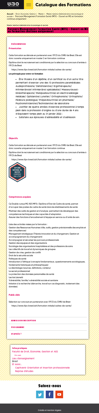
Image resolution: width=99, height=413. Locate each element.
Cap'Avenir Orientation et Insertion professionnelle (42, 367)
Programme (17, 327)
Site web (18, 355)
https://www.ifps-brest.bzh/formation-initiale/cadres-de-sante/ (42, 69)
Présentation (18, 44)
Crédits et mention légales (49, 410)
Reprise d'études (24, 371)
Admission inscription (23, 320)
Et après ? (16, 334)
